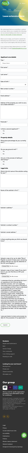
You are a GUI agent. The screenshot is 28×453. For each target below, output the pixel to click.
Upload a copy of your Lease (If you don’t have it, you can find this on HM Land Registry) (13, 271)
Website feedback (8, 444)
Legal (4, 425)
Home (4, 9)
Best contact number (8, 88)
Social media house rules (9, 430)
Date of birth (5, 81)
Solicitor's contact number (9, 225)
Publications (6, 436)
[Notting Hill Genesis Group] (4, 387)
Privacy (5, 428)
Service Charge (7, 348)
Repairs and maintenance (10, 343)
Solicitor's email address (9, 232)
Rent (4, 346)
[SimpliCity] (20, 387)
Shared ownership (8, 371)
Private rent (6, 369)
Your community (7, 351)
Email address (5, 96)
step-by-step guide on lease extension (11, 34)
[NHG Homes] (10, 387)
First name (4, 67)
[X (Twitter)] (7, 416)
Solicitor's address (7, 208)
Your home (10, 10)
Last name (4, 74)
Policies (5, 438)
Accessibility (6, 433)
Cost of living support (9, 354)
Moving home (6, 366)
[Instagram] (4, 416)
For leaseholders (17, 10)
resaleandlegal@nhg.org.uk (19, 48)
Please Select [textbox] (6, 63)
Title (2, 60)
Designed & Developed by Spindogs (12, 446)
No (3, 133)
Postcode (4, 122)
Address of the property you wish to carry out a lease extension (13, 103)
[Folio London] (15, 387)
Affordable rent (7, 374)
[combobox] (14, 63)
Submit (5, 325)
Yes (4, 131)
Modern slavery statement (10, 441)
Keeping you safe (7, 356)
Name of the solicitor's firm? (10, 190)
